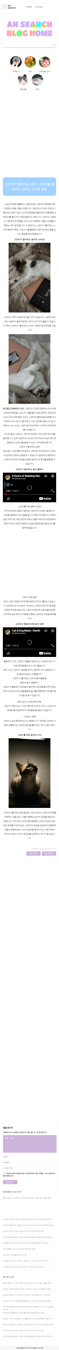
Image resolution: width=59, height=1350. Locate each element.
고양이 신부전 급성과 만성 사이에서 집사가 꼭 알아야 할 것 (27, 1219)
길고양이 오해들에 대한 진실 (14, 1255)
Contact (39, 7)
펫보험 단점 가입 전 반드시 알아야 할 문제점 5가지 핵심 (26, 1243)
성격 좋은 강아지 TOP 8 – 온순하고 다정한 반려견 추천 (25, 1261)
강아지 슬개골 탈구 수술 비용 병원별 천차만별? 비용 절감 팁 (27, 1237)
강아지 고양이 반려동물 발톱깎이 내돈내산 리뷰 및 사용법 (27, 1301)
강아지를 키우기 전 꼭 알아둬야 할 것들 (19, 1249)
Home (29, 7)
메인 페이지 (49, 853)
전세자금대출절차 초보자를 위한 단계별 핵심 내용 (23, 1313)
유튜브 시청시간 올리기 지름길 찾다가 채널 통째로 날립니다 (27, 1319)
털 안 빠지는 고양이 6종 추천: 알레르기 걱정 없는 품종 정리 (27, 1198)
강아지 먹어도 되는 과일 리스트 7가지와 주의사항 (23, 1231)
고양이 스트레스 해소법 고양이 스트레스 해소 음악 (24, 1267)
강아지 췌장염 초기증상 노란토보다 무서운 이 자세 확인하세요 (28, 1225)
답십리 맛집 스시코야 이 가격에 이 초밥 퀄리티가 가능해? (26, 1295)
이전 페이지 (33, 853)
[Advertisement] (29, 141)
